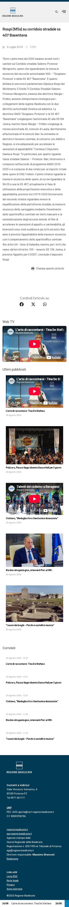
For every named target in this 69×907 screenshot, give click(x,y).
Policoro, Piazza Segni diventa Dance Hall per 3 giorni (33, 467)
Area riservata (14, 888)
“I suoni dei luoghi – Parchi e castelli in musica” (30, 625)
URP (9, 807)
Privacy (11, 884)
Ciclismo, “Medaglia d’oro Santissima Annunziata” (32, 518)
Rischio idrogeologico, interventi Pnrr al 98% (29, 570)
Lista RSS (12, 876)
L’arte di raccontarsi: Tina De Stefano (25, 411)
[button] (63, 11)
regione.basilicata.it (17, 829)
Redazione (12, 858)
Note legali (12, 880)
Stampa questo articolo (50, 268)
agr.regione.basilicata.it (19, 833)
